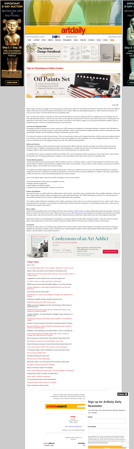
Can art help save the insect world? (38, 291)
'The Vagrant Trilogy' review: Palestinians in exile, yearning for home (48, 350)
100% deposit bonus (78, 213)
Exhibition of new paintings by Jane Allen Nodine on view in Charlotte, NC (49, 330)
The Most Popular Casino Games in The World (41, 382)
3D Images (79, 398)
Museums (58, 40)
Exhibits (61, 394)
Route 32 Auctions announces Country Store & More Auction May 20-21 (49, 344)
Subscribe (83, 40)
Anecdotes (56, 398)
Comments (91, 40)
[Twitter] (56, 37)
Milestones (70, 394)
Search (99, 40)
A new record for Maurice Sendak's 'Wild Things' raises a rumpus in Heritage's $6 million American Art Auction (48, 334)
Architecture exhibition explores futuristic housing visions (44, 299)
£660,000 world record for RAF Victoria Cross (41, 302)
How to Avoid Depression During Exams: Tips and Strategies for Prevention (50, 370)
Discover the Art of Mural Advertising (38, 359)
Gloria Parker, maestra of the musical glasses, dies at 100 (45, 341)
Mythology (73, 398)
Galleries (50, 40)
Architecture (83, 394)
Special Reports (72, 396)
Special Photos (63, 396)
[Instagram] (58, 37)
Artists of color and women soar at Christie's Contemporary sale (47, 271)
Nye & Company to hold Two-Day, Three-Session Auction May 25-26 (48, 338)
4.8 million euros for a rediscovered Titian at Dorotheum (44, 281)
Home (29, 40)
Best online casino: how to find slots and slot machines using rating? (48, 361)
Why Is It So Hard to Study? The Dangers (40, 367)
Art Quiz (62, 398)
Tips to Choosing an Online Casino (38, 385)
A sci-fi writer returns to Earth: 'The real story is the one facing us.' (47, 347)
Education (67, 398)
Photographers (67, 40)
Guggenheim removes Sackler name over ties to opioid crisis (46, 278)
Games (76, 40)
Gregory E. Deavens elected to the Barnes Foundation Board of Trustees (49, 323)
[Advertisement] (98, 274)
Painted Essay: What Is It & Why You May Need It (42, 373)
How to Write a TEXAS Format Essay (38, 376)
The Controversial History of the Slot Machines (41, 379)
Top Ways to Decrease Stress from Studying (40, 364)
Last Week (36, 40)
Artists (44, 40)
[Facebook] (53, 37)
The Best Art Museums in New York (38, 356)
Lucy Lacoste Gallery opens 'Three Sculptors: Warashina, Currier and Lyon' (50, 268)
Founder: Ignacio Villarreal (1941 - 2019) (73, 420)
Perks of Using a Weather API (36, 353)
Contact (105, 40)
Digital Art (76, 394)
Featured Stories (81, 396)
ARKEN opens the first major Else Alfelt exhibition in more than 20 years (49, 284)
